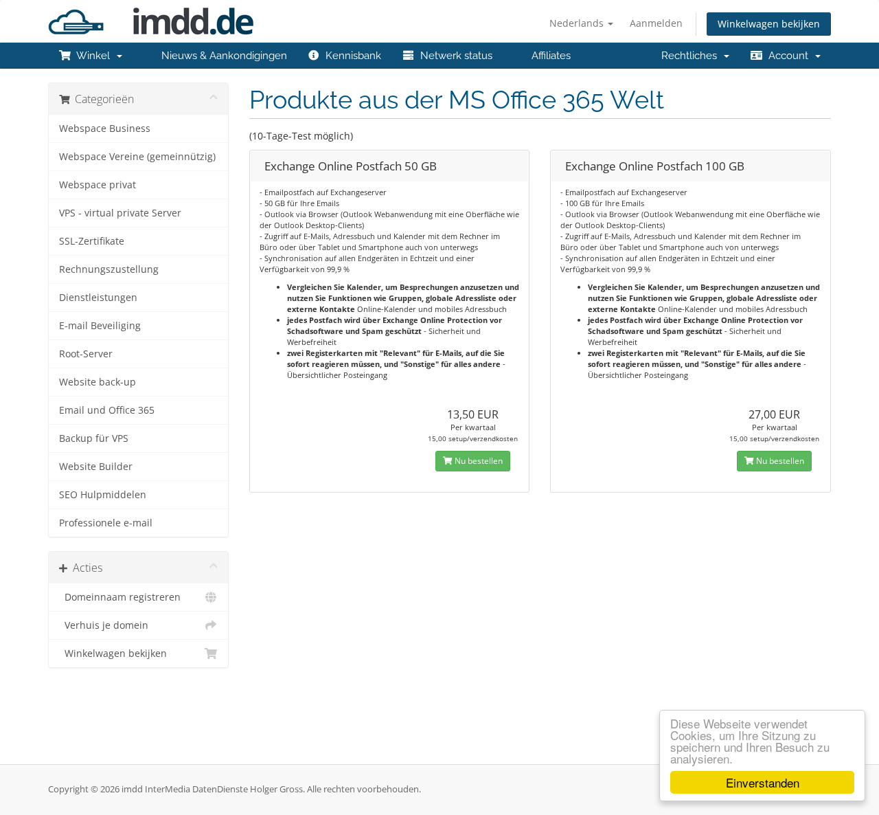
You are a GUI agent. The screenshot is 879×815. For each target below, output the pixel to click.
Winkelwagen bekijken (769, 23)
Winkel (93, 55)
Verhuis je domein (103, 625)
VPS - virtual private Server (120, 213)
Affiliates (548, 55)
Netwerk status (453, 55)
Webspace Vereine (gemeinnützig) (137, 156)
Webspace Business (104, 128)
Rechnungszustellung (109, 269)
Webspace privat (97, 185)
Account (788, 55)
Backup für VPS (93, 438)
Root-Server (86, 354)
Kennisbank (350, 55)
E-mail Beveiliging (100, 326)
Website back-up (97, 382)
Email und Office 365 (107, 410)
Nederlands (577, 23)
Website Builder (96, 466)
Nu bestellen (478, 461)
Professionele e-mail (105, 523)
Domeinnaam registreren (120, 597)
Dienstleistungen (98, 297)
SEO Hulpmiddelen (102, 495)
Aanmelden (656, 23)
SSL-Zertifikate (91, 241)
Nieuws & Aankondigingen (221, 55)
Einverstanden (762, 782)
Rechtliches (691, 55)
